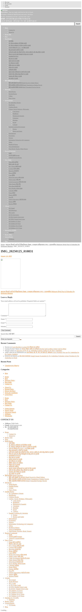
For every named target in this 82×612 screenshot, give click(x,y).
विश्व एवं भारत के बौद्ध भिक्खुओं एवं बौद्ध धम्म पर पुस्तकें (24, 454)
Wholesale (8, 483)
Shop (6, 439)
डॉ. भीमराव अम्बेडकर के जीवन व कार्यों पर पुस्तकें (22, 447)
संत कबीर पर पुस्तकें (14, 473)
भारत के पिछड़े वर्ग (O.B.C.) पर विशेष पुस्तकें (21, 448)
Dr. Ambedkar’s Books (16, 493)
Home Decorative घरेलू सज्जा (18, 555)
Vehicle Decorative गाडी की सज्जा (19, 573)
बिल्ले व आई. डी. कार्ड (15, 544)
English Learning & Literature (18, 513)
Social (15, 509)
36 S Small (12, 580)
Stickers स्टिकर (13, 576)
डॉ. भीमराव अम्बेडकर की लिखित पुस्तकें (20, 445)
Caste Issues (16, 501)
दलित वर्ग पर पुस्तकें (14, 465)
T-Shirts (7, 578)
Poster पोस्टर (13, 567)
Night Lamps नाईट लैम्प (16, 556)
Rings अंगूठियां (13, 551)
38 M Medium (13, 581)
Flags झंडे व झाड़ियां (14, 542)
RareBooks (12, 495)
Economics (12, 520)
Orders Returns (9, 408)
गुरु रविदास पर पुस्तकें (15, 461)
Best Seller (8, 382)
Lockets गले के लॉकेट (15, 547)
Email (3, 323)
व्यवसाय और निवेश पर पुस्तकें (17, 472)
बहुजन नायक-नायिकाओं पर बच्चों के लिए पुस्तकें (22, 468)
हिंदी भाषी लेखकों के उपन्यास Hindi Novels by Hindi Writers (27, 477)
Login (6, 5)
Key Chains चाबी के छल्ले (16, 545)
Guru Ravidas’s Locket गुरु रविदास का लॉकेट (26, 347)
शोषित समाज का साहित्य (16, 463)
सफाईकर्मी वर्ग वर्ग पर (14, 455)
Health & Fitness (14, 527)
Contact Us (8, 384)
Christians (16, 506)
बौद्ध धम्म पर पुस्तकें (14, 457)
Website (3, 326)
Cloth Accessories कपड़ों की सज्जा (19, 558)
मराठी (10, 535)
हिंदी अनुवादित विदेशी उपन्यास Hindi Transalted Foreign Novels (28, 481)
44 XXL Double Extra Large (18, 587)
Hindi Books (9, 441)
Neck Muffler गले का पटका (17, 563)
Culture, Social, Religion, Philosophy (20, 499)
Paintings (12, 599)
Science (11, 522)
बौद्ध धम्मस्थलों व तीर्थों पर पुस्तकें (18, 450)
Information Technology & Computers (21, 524)
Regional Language (11, 533)
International (13, 519)
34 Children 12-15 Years (16, 596)
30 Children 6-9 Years (16, 592)
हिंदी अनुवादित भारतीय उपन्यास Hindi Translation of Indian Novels (29, 479)
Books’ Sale (8, 437)
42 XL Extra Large (15, 585)
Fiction (15, 515)
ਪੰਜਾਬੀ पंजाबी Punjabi (15, 537)
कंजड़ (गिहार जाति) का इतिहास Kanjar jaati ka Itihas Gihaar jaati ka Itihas (44, 349)
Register (7, 7)
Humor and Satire (18, 517)
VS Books (12, 605)
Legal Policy (9, 394)
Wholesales (8, 416)
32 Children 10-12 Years (16, 594)
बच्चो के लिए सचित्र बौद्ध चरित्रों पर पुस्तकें (21, 470)
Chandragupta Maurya (12, 365)
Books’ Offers (9, 601)
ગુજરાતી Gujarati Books (16, 538)
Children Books (14, 497)
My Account (8, 3)
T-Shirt (11, 488)
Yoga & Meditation (15, 529)
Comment (4, 315)
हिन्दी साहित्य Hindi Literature (14, 475)
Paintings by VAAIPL (12, 598)
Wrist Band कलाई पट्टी (16, 562)
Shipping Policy (10, 380)
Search (78, 336)
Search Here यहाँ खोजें (7, 334)
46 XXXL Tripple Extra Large (18, 589)
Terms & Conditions (11, 393)
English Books (13, 486)
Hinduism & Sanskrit (19, 504)
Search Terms (9, 410)
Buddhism (16, 502)
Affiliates (8, 414)
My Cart (7, 2)
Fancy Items (12, 490)
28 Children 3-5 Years (16, 591)
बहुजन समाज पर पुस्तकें (15, 459)
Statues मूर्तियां (13, 574)
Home (3, 244)
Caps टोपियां (12, 553)
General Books (9, 603)
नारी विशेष (12, 443)
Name (3, 319)
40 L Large (12, 583)
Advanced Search (10, 412)
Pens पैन (11, 571)
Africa (11, 526)
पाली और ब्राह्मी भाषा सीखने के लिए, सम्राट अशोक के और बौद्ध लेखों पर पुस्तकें (31, 452)
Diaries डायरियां (13, 569)
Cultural (15, 511)
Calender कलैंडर (14, 565)
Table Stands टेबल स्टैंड (16, 560)
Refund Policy (9, 389)
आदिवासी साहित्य (14, 466)
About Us (8, 387)
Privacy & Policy (10, 391)
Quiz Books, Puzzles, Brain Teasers (20, 531)
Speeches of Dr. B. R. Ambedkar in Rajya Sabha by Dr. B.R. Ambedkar (39, 351)
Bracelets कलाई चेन (15, 549)
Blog (6, 373)
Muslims (15, 508)
